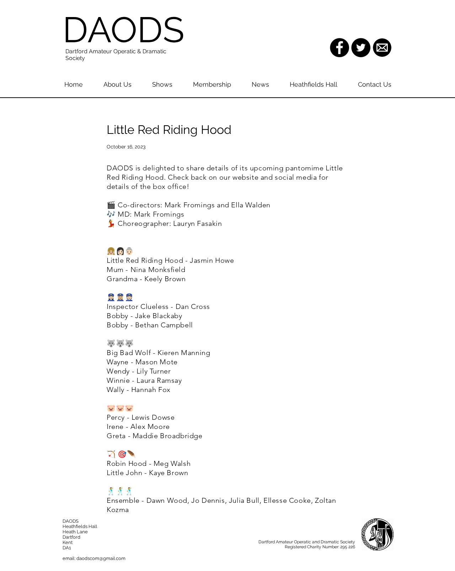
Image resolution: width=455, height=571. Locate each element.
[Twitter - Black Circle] (360, 47)
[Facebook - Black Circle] (339, 47)
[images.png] (382, 47)
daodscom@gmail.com (100, 558)
